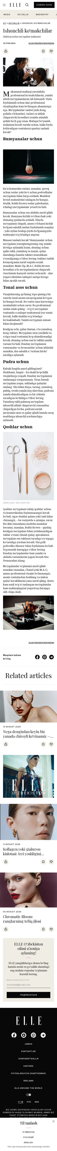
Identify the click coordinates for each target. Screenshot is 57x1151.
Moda (7, 14)
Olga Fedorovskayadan (41, 43)
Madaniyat (42, 14)
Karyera (28, 1066)
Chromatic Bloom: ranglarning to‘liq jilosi (22, 919)
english (28, 1142)
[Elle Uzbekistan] (15, 5)
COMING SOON (44, 5)
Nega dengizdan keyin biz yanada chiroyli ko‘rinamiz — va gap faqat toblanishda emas (27, 736)
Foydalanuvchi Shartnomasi (28, 1073)
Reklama (29, 1081)
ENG (37, 1102)
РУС (29, 1102)
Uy (4, 23)
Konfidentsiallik (29, 1059)
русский (28, 1137)
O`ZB (20, 1102)
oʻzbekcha (28, 1132)
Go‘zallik (23, 14)
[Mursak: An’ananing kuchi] (28, 776)
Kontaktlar (28, 1051)
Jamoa (28, 1044)
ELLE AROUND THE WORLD (28, 1088)
